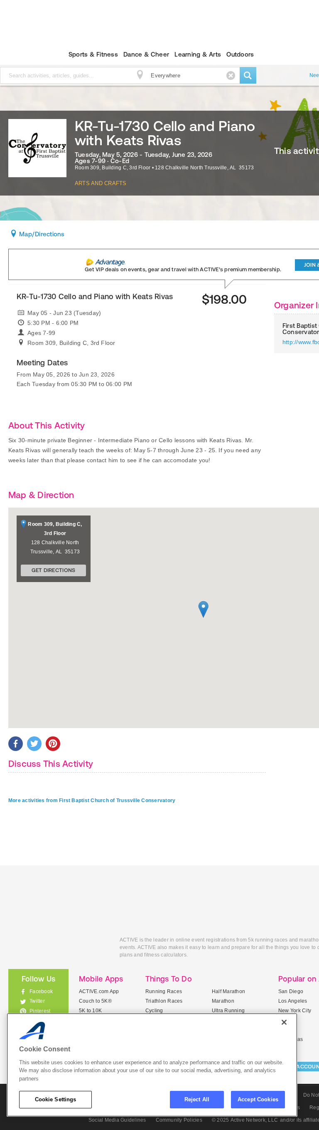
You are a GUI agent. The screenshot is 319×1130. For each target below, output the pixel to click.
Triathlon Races (164, 1001)
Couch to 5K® (95, 1001)
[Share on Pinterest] (53, 743)
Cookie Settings (55, 1099)
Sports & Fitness (93, 54)
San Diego (290, 991)
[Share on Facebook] (15, 743)
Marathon (223, 1001)
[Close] (284, 1022)
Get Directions (54, 570)
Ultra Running (228, 1011)
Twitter (37, 1001)
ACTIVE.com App (99, 991)
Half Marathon (228, 991)
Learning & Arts (197, 54)
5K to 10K (90, 1011)
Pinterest (39, 1011)
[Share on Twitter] (34, 743)
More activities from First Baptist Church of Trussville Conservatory (91, 800)
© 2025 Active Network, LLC (245, 1120)
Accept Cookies (258, 1099)
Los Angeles (292, 1001)
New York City (294, 1011)
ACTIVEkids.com (57, 949)
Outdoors (240, 54)
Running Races (163, 991)
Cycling (154, 1011)
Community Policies (179, 1120)
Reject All (196, 1099)
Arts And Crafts (101, 183)
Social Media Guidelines (117, 1120)
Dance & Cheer (146, 54)
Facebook (41, 991)
